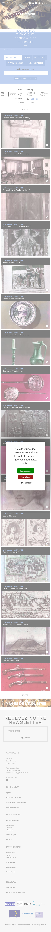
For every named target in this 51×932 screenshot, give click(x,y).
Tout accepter (25, 471)
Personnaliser (25, 482)
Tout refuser (25, 477)
